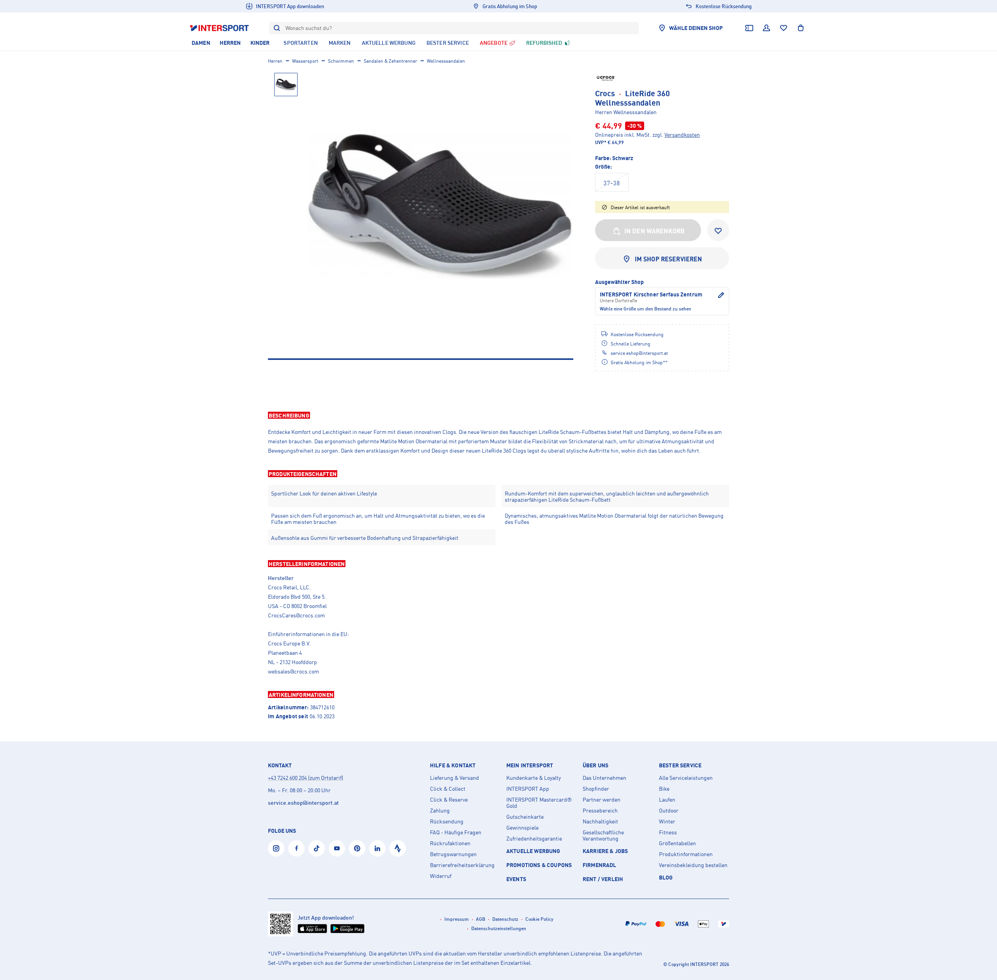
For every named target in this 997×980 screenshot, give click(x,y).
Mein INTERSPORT (529, 765)
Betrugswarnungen (453, 854)
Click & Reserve (449, 800)
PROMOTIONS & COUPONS (539, 865)
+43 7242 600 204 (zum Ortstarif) (305, 777)
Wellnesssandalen (446, 61)
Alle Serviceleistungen (686, 778)
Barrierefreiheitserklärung (462, 865)
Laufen (667, 800)
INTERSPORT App (527, 789)
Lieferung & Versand (454, 778)
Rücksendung (446, 821)
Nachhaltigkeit (600, 821)
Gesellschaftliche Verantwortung (603, 835)
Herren (275, 61)
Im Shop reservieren (668, 259)
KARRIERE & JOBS (605, 851)
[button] (498, 415)
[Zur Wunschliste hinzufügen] (718, 230)
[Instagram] (276, 848)
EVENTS (516, 879)
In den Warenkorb (654, 231)
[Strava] (397, 848)
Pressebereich (600, 810)
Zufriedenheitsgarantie (534, 838)
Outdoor (668, 810)
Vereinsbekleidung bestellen (693, 865)
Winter (667, 821)
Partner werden (601, 800)
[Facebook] (296, 848)
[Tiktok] (316, 848)
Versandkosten (682, 134)
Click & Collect (447, 789)
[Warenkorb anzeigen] (800, 28)
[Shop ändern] (721, 297)
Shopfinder (596, 789)
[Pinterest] (357, 848)
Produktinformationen (686, 854)
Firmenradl (600, 865)
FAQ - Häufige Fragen (455, 832)
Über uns (595, 765)
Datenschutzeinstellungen (498, 928)
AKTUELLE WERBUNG (533, 851)
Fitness (668, 832)
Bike (664, 789)
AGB (480, 919)
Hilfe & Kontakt (453, 765)
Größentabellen (677, 843)
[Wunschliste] (783, 28)
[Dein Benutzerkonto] (766, 28)
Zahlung (440, 810)
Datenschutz (505, 919)
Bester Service (680, 765)
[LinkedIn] (377, 848)
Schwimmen (341, 61)
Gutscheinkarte (525, 817)
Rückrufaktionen (450, 843)
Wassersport (305, 61)
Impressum (456, 919)
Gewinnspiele (522, 828)
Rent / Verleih (603, 879)
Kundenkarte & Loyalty (533, 778)
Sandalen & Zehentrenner (390, 61)
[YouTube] (337, 848)
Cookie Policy (539, 919)
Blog (666, 877)
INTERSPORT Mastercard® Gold (539, 803)
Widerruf (440, 876)
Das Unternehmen (604, 778)
